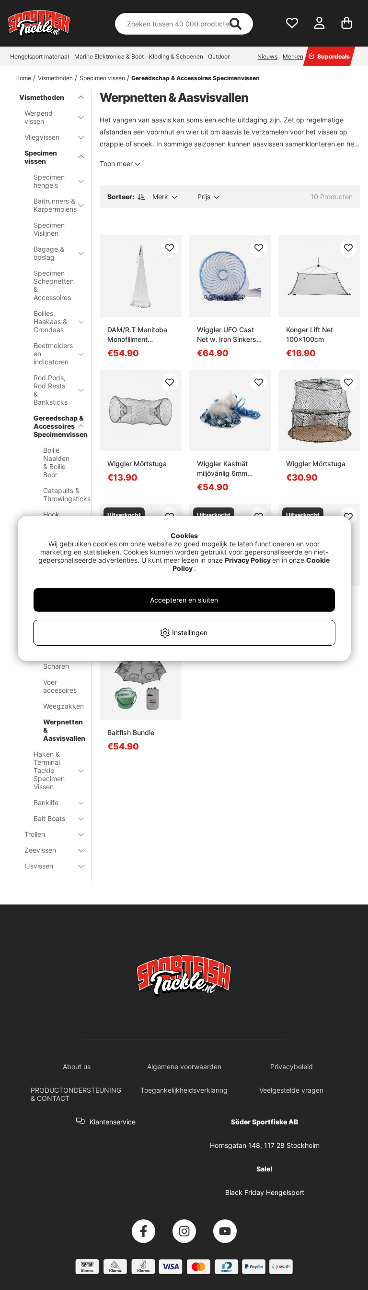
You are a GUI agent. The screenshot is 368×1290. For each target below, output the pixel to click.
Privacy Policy (248, 560)
